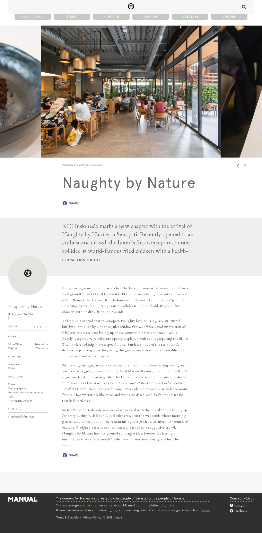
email (206, 510)
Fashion (150, 16)
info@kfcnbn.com (22, 417)
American (14, 364)
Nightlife (111, 16)
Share (74, 203)
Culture (229, 16)
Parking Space (17, 388)
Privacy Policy (92, 517)
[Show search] (244, 7)
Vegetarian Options (20, 401)
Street (72, 16)
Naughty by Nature (25, 306)
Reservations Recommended (26, 392)
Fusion (12, 368)
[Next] (245, 166)
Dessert (13, 384)
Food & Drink (32, 16)
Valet (11, 397)
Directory (190, 16)
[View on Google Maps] (27, 275)
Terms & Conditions (68, 517)
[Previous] (238, 166)
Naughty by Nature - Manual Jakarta (131, 6)
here (170, 505)
